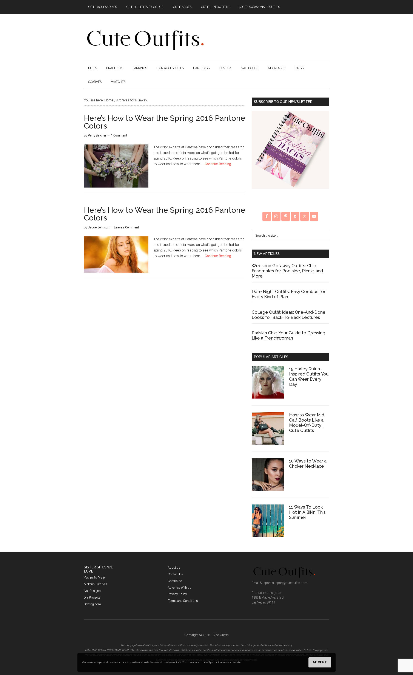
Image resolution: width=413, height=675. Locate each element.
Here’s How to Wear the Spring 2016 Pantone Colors (164, 121)
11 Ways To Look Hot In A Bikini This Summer (307, 512)
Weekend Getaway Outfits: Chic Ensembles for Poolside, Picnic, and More (287, 271)
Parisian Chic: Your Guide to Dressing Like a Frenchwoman (288, 335)
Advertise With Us (179, 587)
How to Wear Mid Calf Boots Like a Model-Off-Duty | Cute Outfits (306, 422)
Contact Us (175, 574)
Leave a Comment (126, 227)
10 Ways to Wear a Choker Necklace (308, 463)
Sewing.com (92, 604)
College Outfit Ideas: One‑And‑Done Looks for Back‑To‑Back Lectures (288, 315)
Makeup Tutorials (95, 584)
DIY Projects (92, 597)
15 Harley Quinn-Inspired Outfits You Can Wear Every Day (309, 376)
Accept (320, 662)
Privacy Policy (177, 594)
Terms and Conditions (183, 600)
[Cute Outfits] (145, 49)
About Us (174, 567)
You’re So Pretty (95, 577)
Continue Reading (218, 164)
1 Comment (119, 135)
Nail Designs (92, 591)
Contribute (175, 581)
